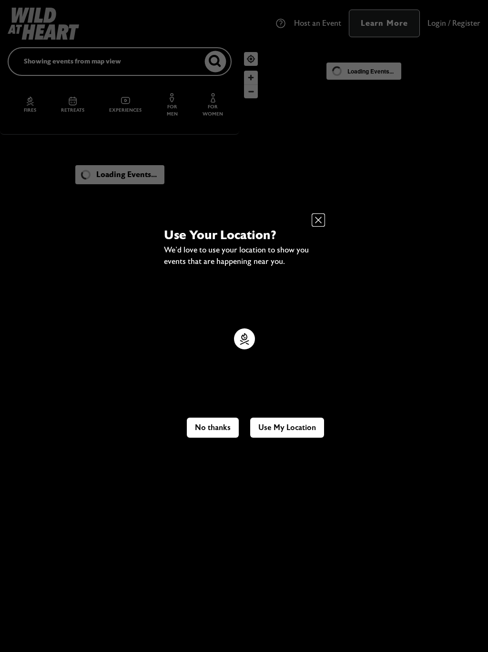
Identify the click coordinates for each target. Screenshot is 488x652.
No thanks (213, 427)
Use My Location (287, 427)
